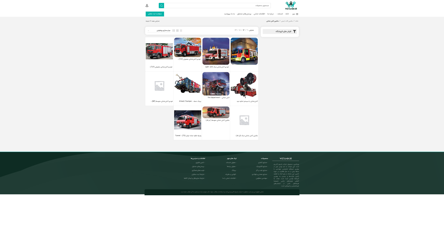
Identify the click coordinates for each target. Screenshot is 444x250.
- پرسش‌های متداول (198, 166)
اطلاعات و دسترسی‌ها (198, 158)
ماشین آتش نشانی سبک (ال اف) (247, 135)
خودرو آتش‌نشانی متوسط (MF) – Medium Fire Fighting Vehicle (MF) (160, 102)
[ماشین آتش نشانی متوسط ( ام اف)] (216, 112)
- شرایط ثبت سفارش (198, 174)
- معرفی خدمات (231, 162)
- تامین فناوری (200, 162)
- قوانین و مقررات (231, 174)
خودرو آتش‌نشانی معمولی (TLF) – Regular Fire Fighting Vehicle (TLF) (188, 60)
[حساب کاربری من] (147, 5)
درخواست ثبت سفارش (155, 14)
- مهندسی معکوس (262, 178)
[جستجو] (161, 5)
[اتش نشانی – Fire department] (216, 83)
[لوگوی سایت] (291, 5)
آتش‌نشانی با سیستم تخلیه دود (247, 101)
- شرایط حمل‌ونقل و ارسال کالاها (194, 178)
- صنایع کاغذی (263, 162)
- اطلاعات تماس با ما (229, 178)
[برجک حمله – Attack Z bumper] (187, 85)
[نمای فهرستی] (181, 30)
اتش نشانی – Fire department (218, 97)
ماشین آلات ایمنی (287, 21)
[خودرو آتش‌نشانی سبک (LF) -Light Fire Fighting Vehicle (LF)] (216, 51)
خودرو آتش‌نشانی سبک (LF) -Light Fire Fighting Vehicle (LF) (217, 68)
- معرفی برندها (232, 166)
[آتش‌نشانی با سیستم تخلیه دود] (244, 85)
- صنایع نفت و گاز (262, 170)
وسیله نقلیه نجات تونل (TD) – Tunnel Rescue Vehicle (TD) (188, 136)
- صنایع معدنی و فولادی (260, 174)
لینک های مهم (232, 158)
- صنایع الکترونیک (262, 166)
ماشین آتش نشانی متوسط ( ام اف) (217, 120)
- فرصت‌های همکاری (198, 170)
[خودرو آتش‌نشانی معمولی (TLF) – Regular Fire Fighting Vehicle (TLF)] (187, 47)
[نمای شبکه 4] (173, 30)
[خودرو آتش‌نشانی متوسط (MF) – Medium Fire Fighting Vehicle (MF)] (159, 85)
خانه (296, 21)
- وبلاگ (234, 170)
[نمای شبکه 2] (177, 30)
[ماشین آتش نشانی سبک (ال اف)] (244, 120)
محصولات (264, 158)
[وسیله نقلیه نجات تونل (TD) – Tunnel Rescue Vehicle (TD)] (187, 120)
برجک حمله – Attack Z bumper (190, 101)
